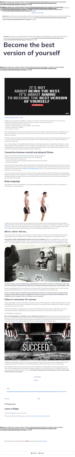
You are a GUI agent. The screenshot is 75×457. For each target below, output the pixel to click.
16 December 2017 (13, 117)
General (36, 380)
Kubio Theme (43, 441)
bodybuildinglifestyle (41, 391)
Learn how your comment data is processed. (37, 416)
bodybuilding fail (18, 391)
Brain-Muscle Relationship (31, 168)
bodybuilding (10, 391)
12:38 (21, 117)
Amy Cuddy (8, 228)
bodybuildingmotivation (53, 391)
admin (6, 117)
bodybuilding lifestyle (29, 391)
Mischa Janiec (25, 155)
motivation (63, 391)
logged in (13, 413)
